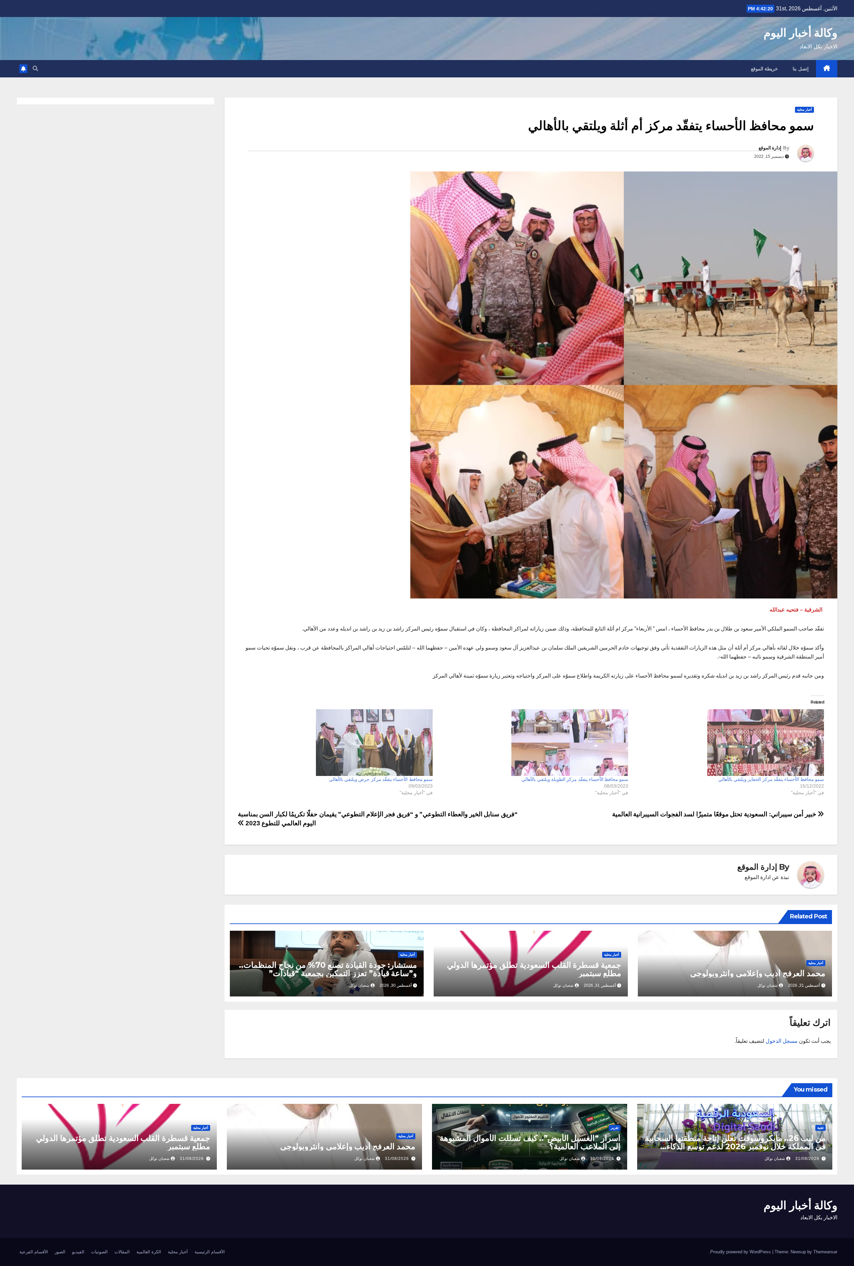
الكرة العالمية (148, 1251)
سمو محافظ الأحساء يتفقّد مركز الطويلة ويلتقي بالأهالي (574, 779)
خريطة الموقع (764, 69)
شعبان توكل (767, 985)
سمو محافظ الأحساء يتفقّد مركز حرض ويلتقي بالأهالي (381, 779)
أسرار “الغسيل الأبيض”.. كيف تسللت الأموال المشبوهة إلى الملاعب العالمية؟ (530, 1142)
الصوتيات (99, 1251)
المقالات (122, 1251)
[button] (35, 68)
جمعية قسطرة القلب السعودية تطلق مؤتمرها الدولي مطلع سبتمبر (534, 969)
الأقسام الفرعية (33, 1251)
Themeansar (825, 1251)
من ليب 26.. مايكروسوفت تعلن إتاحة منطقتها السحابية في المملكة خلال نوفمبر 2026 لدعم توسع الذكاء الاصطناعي (735, 1146)
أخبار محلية (804, 109)
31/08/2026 (807, 1158)
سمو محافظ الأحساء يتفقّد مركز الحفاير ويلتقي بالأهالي (771, 779)
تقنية (820, 1128)
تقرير (614, 1128)
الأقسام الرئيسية (209, 1251)
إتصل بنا (801, 69)
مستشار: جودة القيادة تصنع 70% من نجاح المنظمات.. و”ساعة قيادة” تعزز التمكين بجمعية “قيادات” (328, 969)
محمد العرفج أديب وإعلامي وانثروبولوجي (757, 973)
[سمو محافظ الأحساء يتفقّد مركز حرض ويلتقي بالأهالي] (338, 742)
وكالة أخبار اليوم (800, 33)
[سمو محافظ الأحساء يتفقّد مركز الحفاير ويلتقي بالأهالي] (729, 742)
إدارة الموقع (770, 148)
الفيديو (78, 1251)
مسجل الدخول (782, 1041)
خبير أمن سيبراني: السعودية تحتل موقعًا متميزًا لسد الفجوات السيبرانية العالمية (715, 814)
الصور (60, 1251)
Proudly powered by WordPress (741, 1251)
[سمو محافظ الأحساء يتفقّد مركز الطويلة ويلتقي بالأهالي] (533, 742)
